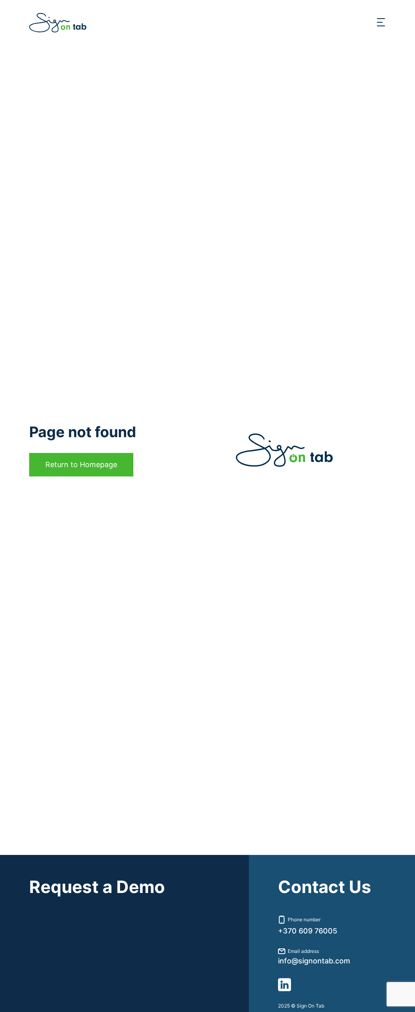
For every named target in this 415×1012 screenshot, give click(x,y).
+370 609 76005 (307, 931)
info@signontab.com (314, 961)
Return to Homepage (81, 464)
